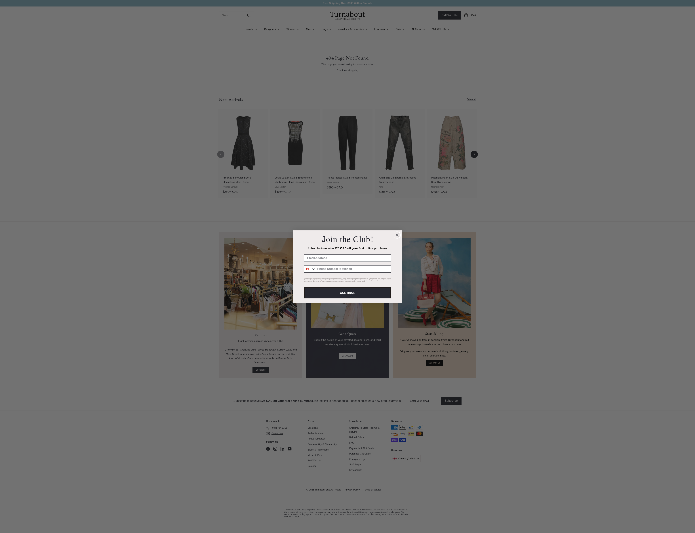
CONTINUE (347, 293)
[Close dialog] (397, 235)
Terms (363, 281)
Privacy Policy (355, 281)
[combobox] (309, 269)
